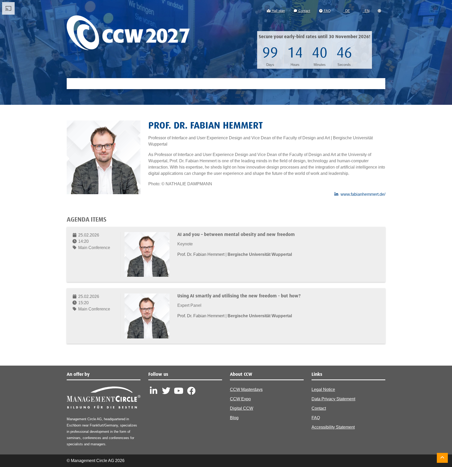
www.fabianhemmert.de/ (363, 194)
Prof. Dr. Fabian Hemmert (201, 254)
